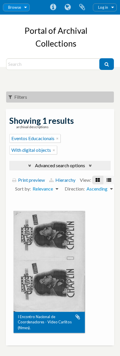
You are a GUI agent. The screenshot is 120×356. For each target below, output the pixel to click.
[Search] (106, 64)
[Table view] (109, 180)
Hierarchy (64, 180)
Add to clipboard (78, 317)
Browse (14, 7)
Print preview (31, 180)
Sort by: (23, 188)
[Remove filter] (57, 138)
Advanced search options (60, 165)
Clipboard (82, 7)
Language (67, 7)
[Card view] (97, 180)
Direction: (75, 188)
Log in (103, 7)
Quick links (53, 7)
